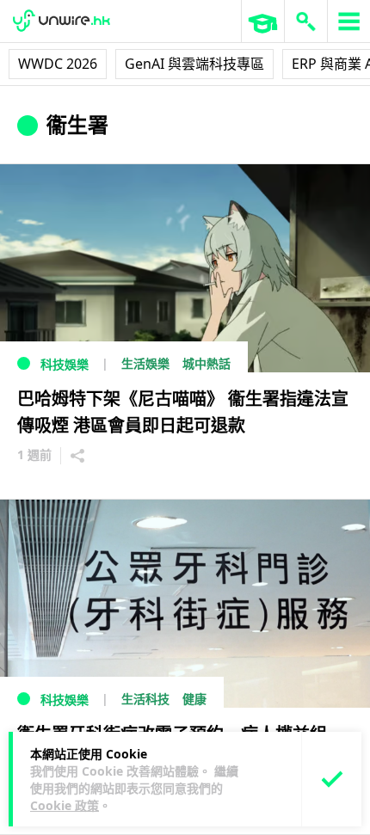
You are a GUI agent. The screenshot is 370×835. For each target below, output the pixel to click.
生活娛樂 (145, 363)
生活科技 (145, 699)
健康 (194, 699)
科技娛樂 (64, 364)
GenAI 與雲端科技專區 (194, 63)
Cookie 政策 (64, 805)
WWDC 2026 (57, 63)
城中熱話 (206, 363)
